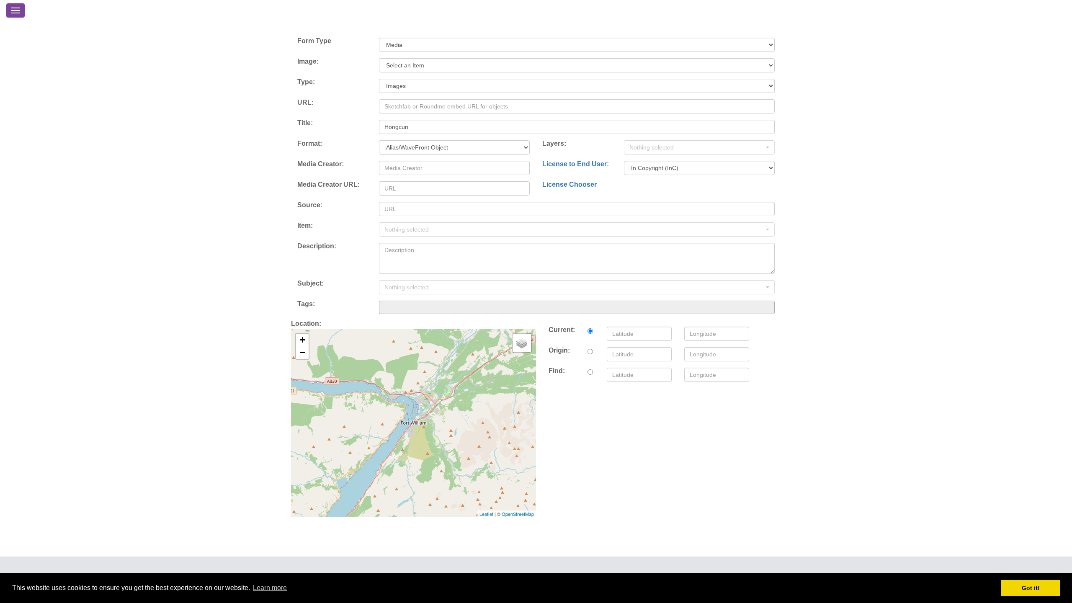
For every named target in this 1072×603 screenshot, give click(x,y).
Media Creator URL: (328, 184)
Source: (309, 205)
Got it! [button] (1031, 588)
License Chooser (569, 184)
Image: (308, 61)
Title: (305, 123)
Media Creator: (320, 164)
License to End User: (575, 164)
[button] (699, 147)
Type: (306, 82)
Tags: (306, 304)
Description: (316, 246)
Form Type (314, 41)
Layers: (554, 143)
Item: (305, 225)
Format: (309, 143)
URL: (305, 102)
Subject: (310, 283)
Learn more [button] (270, 587)
